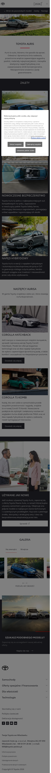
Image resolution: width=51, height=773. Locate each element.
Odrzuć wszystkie (15, 144)
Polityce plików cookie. (38, 138)
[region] (25, 133)
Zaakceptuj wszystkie (34, 144)
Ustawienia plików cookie (25, 150)
